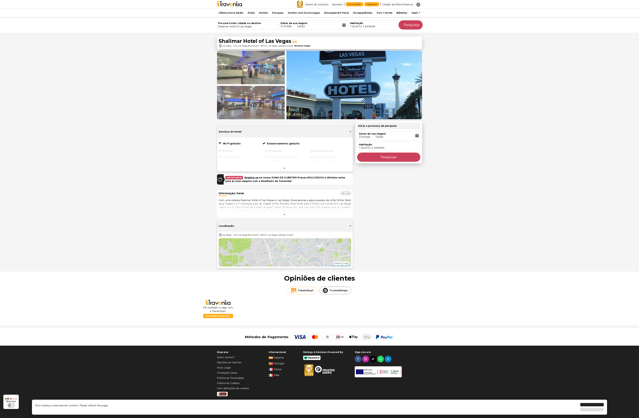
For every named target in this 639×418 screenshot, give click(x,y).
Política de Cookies (228, 383)
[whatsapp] (381, 359)
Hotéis (263, 12)
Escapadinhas (362, 12)
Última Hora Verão (231, 12)
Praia (251, 12)
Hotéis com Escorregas (304, 12)
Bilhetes (401, 12)
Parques (278, 12)
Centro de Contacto (317, 4)
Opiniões (337, 4)
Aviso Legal (224, 367)
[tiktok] (373, 359)
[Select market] (418, 4)
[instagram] (366, 359)
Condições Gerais (227, 372)
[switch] (11, 405)
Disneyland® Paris (336, 12)
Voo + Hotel (384, 12)
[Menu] (17, 397)
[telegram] (388, 359)
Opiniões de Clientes (229, 362)
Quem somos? (226, 357)
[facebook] (358, 359)
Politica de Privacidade (230, 377)
